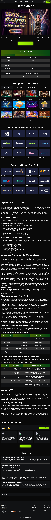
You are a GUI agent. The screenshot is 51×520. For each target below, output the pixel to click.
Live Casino (18, 87)
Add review (44, 427)
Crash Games (31, 87)
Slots (43, 87)
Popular (5, 87)
